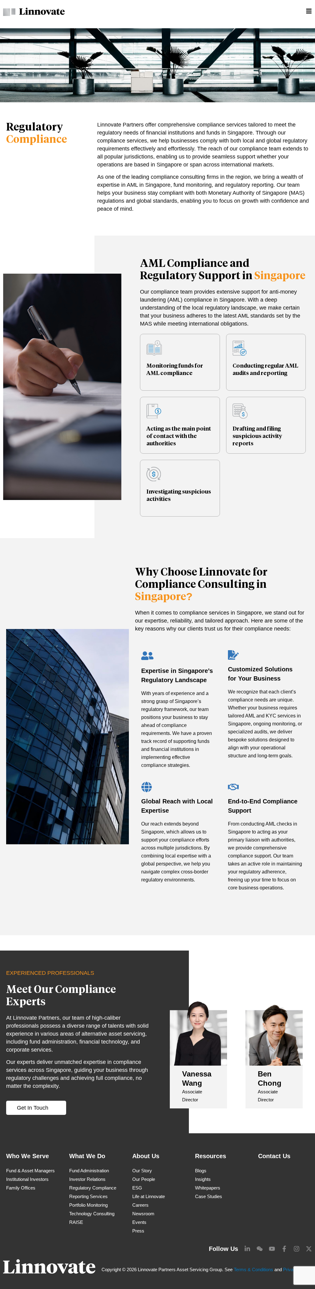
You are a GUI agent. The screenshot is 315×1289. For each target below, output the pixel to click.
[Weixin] (260, 1249)
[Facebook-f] (284, 1249)
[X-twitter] (309, 1249)
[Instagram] (296, 1249)
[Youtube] (272, 1249)
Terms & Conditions (253, 1269)
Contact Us (274, 1156)
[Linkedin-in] (247, 1249)
